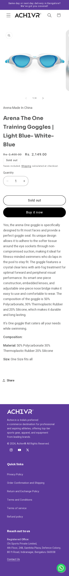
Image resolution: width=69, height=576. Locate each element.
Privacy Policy (15, 474)
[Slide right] (43, 98)
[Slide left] (26, 98)
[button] (8, 15)
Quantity (8, 173)
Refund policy (15, 517)
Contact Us (13, 559)
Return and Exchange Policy (23, 491)
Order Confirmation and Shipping (25, 483)
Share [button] (10, 380)
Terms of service (17, 508)
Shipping (26, 166)
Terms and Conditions (19, 500)
